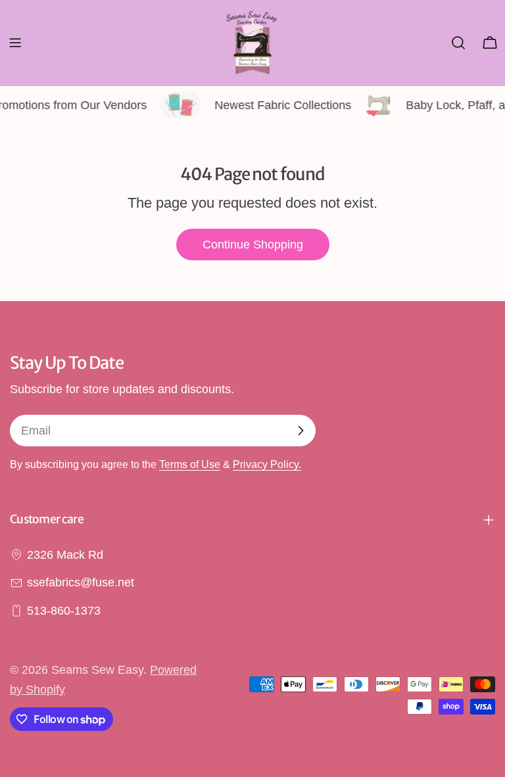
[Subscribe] (300, 430)
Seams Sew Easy (97, 669)
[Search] (458, 43)
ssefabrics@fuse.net (80, 582)
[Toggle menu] (15, 43)
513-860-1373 (64, 610)
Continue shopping (253, 244)
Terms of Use (189, 464)
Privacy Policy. (267, 464)
